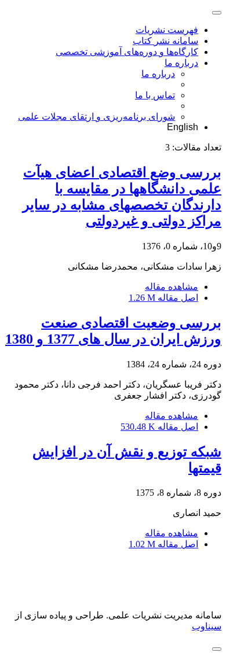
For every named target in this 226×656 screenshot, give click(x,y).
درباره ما (181, 63)
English (182, 127)
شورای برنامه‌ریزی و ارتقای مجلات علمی (96, 116)
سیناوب (206, 626)
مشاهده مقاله (171, 287)
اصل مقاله (163, 298)
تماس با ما (155, 95)
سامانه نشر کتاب (165, 41)
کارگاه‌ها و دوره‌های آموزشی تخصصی (127, 52)
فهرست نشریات (167, 30)
